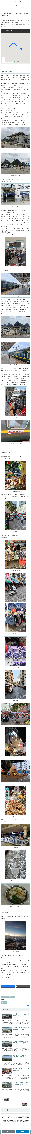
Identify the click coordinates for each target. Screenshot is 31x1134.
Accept (22, 1131)
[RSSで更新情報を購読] (5, 1002)
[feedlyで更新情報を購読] (2, 1002)
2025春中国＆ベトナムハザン (8, 996)
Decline (8, 1131)
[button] (28, 727)
